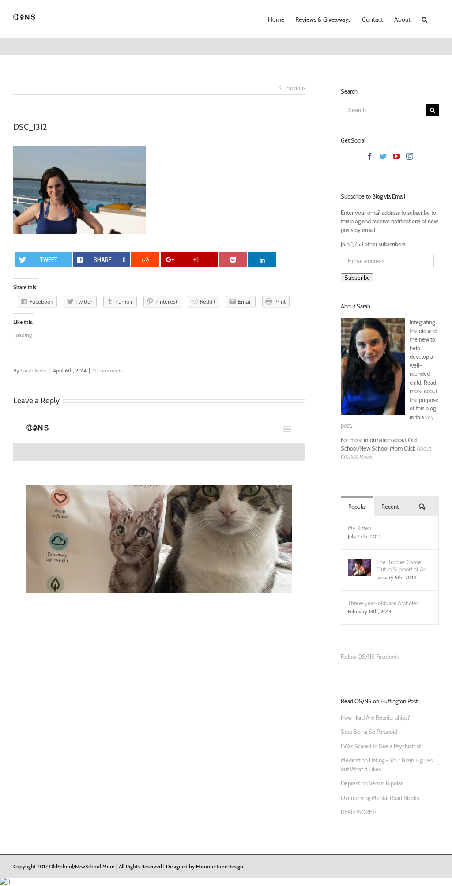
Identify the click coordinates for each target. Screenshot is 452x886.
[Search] (425, 18)
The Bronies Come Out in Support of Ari (401, 566)
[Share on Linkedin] (262, 259)
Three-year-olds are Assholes (383, 603)
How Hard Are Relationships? (375, 717)
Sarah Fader (33, 370)
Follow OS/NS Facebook (370, 656)
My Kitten (359, 528)
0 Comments (107, 370)
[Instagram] (409, 156)
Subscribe (357, 277)
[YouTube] (396, 156)
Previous (295, 87)
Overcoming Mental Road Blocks (380, 797)
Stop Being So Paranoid (369, 731)
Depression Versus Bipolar (372, 783)
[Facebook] (369, 156)
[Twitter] (383, 156)
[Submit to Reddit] (145, 259)
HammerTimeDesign (219, 866)
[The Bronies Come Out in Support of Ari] (359, 562)
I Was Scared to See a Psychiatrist (381, 746)
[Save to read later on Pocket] (233, 259)
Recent (390, 506)
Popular (357, 506)
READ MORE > (358, 811)
